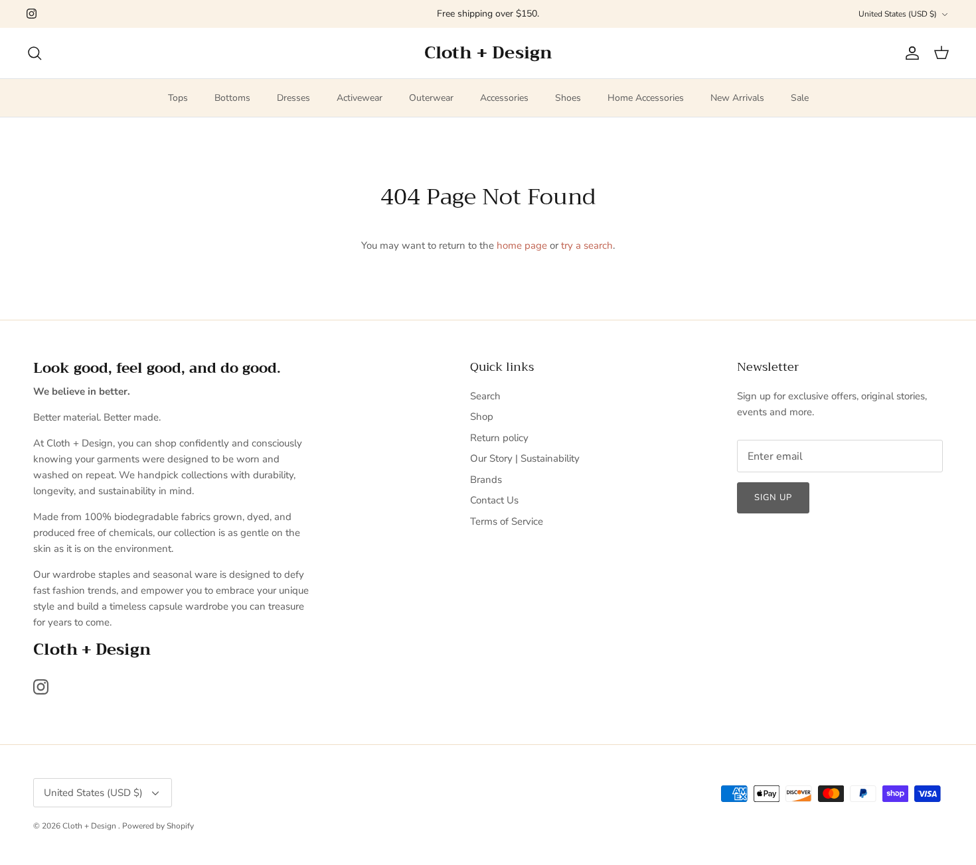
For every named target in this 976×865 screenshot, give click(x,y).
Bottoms (232, 98)
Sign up (773, 497)
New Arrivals (737, 98)
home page (522, 245)
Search (485, 396)
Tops (178, 98)
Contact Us (494, 500)
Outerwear (431, 98)
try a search (587, 245)
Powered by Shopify (158, 826)
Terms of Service (506, 521)
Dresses (293, 98)
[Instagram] (32, 14)
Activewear (359, 98)
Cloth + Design (90, 826)
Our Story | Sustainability (525, 458)
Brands (486, 479)
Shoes (568, 98)
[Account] (909, 53)
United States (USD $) (897, 14)
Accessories (504, 98)
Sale (800, 98)
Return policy (499, 437)
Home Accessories (646, 98)
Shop (481, 416)
